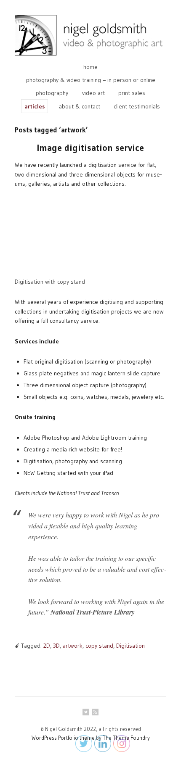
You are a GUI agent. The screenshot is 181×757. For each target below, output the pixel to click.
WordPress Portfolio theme (63, 737)
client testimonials (137, 106)
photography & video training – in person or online (90, 80)
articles (34, 106)
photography (52, 93)
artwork (73, 645)
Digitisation (130, 645)
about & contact (79, 106)
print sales (131, 93)
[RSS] (95, 712)
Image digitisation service (90, 147)
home (90, 67)
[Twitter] (86, 712)
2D (46, 645)
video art (93, 93)
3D (56, 645)
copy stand (99, 645)
